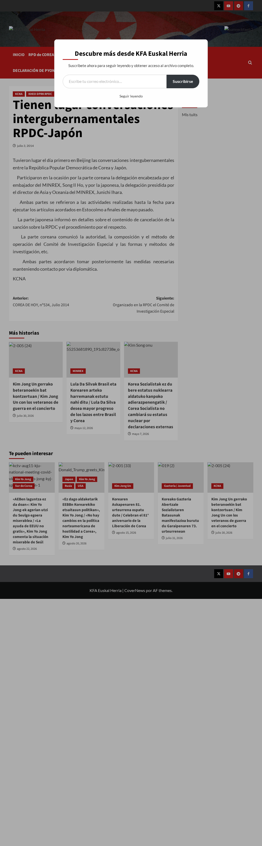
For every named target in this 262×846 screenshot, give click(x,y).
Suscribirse (183, 81)
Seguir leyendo (131, 96)
